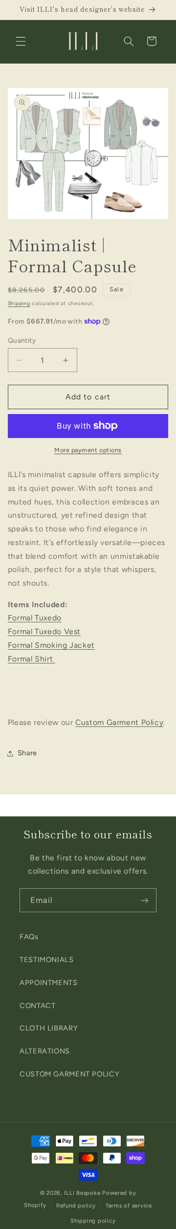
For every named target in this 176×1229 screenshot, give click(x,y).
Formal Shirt (31, 658)
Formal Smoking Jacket (51, 645)
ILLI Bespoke (82, 1192)
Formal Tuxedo (35, 617)
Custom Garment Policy (119, 722)
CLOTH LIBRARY (49, 1028)
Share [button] (27, 752)
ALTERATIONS (45, 1051)
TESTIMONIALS (47, 959)
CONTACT (37, 1005)
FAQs (29, 936)
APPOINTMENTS (49, 982)
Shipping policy (92, 1220)
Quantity (22, 340)
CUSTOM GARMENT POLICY (69, 1074)
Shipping (19, 303)
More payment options (88, 450)
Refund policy (76, 1205)
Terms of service (129, 1205)
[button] (20, 41)
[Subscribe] (144, 900)
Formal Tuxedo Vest (44, 631)
